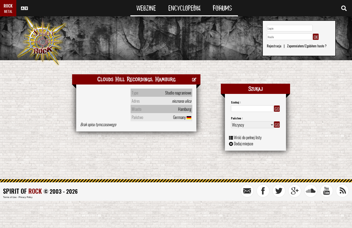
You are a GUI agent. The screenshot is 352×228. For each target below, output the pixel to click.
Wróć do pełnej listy (248, 137)
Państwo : (237, 118)
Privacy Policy (26, 197)
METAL (8, 11)
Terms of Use (9, 197)
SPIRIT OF (22, 191)
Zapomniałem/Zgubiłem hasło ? (307, 45)
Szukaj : (236, 102)
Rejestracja (274, 45)
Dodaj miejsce (243, 143)
